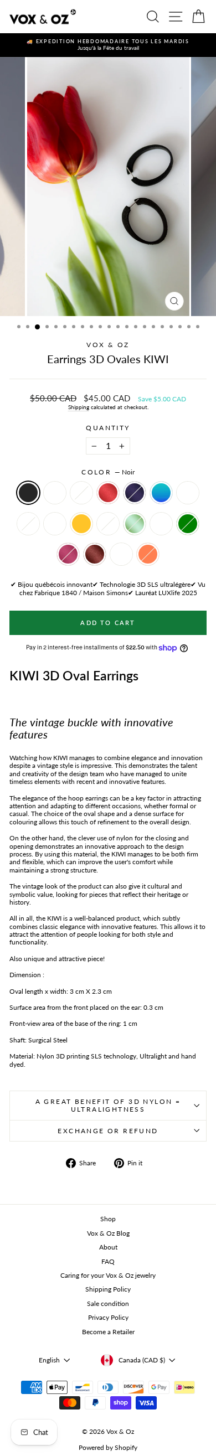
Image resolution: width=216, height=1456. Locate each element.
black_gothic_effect (81, 493)
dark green (188, 524)
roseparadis (68, 554)
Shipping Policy (108, 1289)
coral (148, 554)
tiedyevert (135, 524)
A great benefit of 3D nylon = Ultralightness (108, 1105)
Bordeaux (95, 554)
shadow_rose (55, 524)
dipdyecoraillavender (28, 524)
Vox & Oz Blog (108, 1233)
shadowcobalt (108, 524)
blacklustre (55, 493)
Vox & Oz (107, 344)
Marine (135, 493)
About (108, 1247)
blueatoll (121, 554)
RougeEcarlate (108, 493)
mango (81, 524)
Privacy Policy (108, 1317)
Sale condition (108, 1303)
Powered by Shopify (108, 1447)
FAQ (108, 1261)
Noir (28, 493)
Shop (108, 1219)
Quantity (108, 428)
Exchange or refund (108, 1131)
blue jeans (188, 493)
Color (107, 472)
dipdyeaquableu (161, 493)
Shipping (78, 407)
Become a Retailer (108, 1332)
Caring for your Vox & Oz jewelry (108, 1275)
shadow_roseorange (161, 524)
